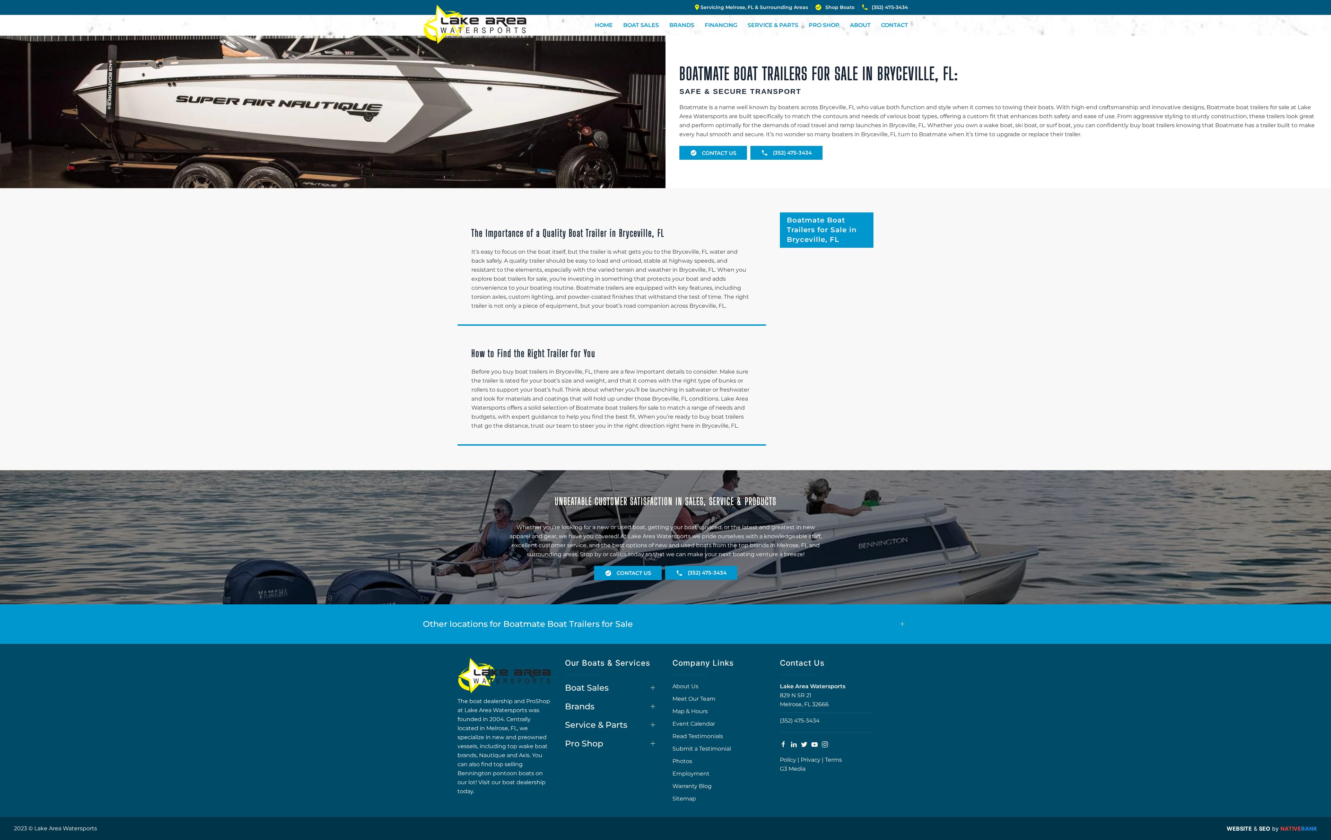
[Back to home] (475, 24)
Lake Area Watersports (812, 686)
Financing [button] (721, 25)
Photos (682, 761)
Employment (691, 773)
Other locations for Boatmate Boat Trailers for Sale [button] (528, 624)
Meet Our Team (693, 698)
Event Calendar (693, 723)
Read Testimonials (697, 736)
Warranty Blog (692, 786)
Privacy (810, 759)
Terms (833, 759)
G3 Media (793, 768)
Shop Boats (839, 7)
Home (604, 25)
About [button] (860, 25)
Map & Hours (690, 711)
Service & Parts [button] (773, 25)
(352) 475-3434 (890, 7)
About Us (685, 686)
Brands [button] (681, 25)
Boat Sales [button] (641, 25)
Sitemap (684, 798)
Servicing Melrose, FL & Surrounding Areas (754, 7)
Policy (788, 759)
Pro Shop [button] (824, 25)
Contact (894, 25)
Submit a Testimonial (701, 748)
